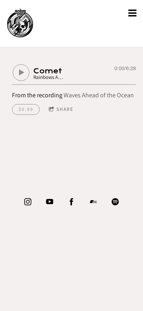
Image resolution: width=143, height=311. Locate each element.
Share (64, 109)
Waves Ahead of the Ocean (99, 95)
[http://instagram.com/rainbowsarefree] (27, 201)
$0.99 (26, 109)
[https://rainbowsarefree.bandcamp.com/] (93, 201)
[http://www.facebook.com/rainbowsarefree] (71, 201)
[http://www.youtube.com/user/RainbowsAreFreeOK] (49, 201)
